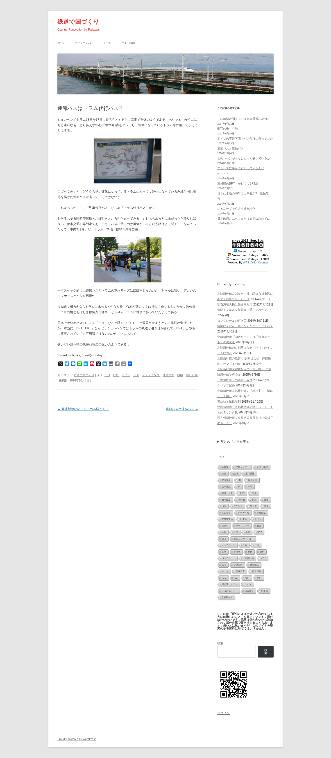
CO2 (263, 558)
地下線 (264, 591)
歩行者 (237, 552)
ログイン (223, 713)
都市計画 (226, 480)
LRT (116, 375)
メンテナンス (151, 375)
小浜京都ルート (229, 591)
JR (239, 480)
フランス (238, 506)
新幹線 (225, 467)
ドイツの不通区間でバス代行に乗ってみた (245, 138)
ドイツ (126, 375)
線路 (180, 375)
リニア (253, 506)
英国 (247, 578)
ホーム (61, 43)
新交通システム (229, 584)
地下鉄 (243, 519)
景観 (245, 545)
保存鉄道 (249, 591)
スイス (248, 584)
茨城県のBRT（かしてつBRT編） (239, 183)
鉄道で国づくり (78, 21)
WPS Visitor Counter (255, 262)
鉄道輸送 (261, 512)
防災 (266, 506)
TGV (224, 578)
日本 (256, 545)
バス (136, 375)
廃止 (250, 552)
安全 (254, 493)
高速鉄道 (240, 571)
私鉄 (224, 532)
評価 (266, 499)
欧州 (262, 552)
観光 (259, 525)
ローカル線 (243, 512)
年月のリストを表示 (235, 441)
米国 (259, 578)
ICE (236, 578)
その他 (241, 499)
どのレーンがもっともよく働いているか (243, 158)
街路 (254, 499)
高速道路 (256, 571)
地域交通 (168, 375)
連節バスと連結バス (182, 409)
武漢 (224, 565)
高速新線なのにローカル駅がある (83, 409)
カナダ (225, 571)
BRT (107, 375)
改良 (236, 532)
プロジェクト (242, 467)
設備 (236, 473)
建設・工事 (227, 493)
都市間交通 (227, 519)
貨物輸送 (238, 565)
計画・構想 (262, 467)
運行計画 (192, 375)
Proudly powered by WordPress (76, 739)
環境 (224, 538)
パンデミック (228, 558)
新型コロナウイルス (244, 538)
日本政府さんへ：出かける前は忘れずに (243, 218)
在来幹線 (226, 486)
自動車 (225, 525)
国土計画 (252, 480)
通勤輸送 (254, 565)
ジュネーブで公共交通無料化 (236, 208)
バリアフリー (242, 525)
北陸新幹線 (248, 558)
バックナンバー (84, 43)
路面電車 (226, 512)
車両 (250, 486)
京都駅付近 (227, 597)
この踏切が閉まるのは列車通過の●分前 (243, 118)
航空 (224, 552)
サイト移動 (128, 43)
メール (107, 43)
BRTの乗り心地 (227, 128)
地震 (247, 532)
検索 (220, 643)
